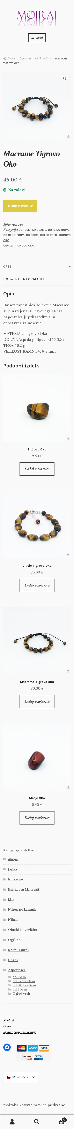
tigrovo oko (24, 245)
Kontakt (8, 1020)
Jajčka (12, 869)
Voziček (57, 1118)
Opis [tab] (7, 266)
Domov (11, 58)
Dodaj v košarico (20, 205)
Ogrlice (14, 940)
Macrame (39, 230)
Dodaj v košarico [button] (37, 469)
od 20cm (32, 235)
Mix (11, 900)
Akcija (13, 859)
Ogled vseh (48, 235)
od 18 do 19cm (58, 230)
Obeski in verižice (23, 930)
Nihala (13, 920)
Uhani (13, 960)
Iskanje (37, 1122)
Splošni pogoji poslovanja (19, 1032)
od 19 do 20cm (43, 58)
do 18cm (25, 230)
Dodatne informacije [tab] (25, 279)
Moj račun (12, 1122)
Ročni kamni (18, 950)
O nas (7, 1026)
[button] (64, 78)
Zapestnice (25, 58)
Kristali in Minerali (23, 889)
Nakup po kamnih (22, 909)
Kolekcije (15, 879)
